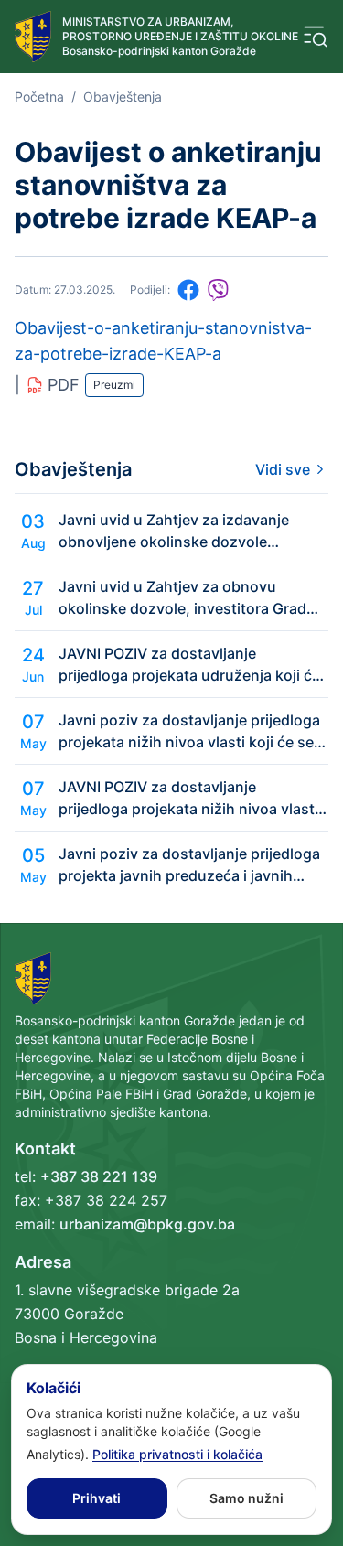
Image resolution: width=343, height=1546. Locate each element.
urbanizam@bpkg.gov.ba (147, 1224)
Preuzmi (114, 385)
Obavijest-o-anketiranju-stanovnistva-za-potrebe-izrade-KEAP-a (163, 340)
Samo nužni (246, 1498)
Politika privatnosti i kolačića (177, 1454)
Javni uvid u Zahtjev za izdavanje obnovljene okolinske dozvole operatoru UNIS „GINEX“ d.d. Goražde (189, 531)
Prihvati (96, 1498)
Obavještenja (122, 96)
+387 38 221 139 (98, 1176)
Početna (39, 96)
